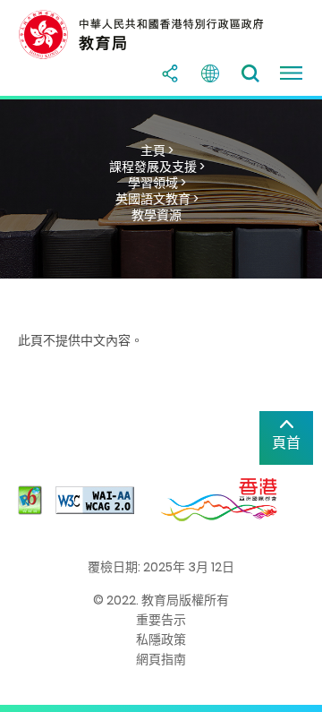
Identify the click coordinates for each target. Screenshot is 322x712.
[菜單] (290, 73)
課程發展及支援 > (157, 167)
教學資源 (156, 215)
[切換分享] (170, 73)
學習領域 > (157, 183)
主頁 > (157, 150)
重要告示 (161, 620)
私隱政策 (161, 639)
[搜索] (250, 73)
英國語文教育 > (157, 199)
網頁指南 (161, 659)
